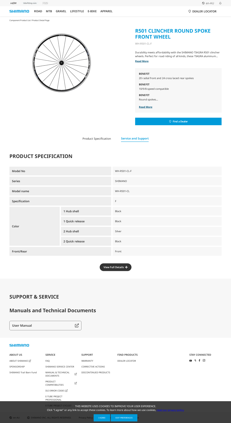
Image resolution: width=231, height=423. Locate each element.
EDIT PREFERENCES (124, 417)
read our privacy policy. (170, 410)
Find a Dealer (180, 121)
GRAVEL (61, 11)
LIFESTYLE (77, 11)
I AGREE (101, 417)
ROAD (38, 11)
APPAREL (106, 11)
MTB (49, 11)
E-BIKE (92, 11)
